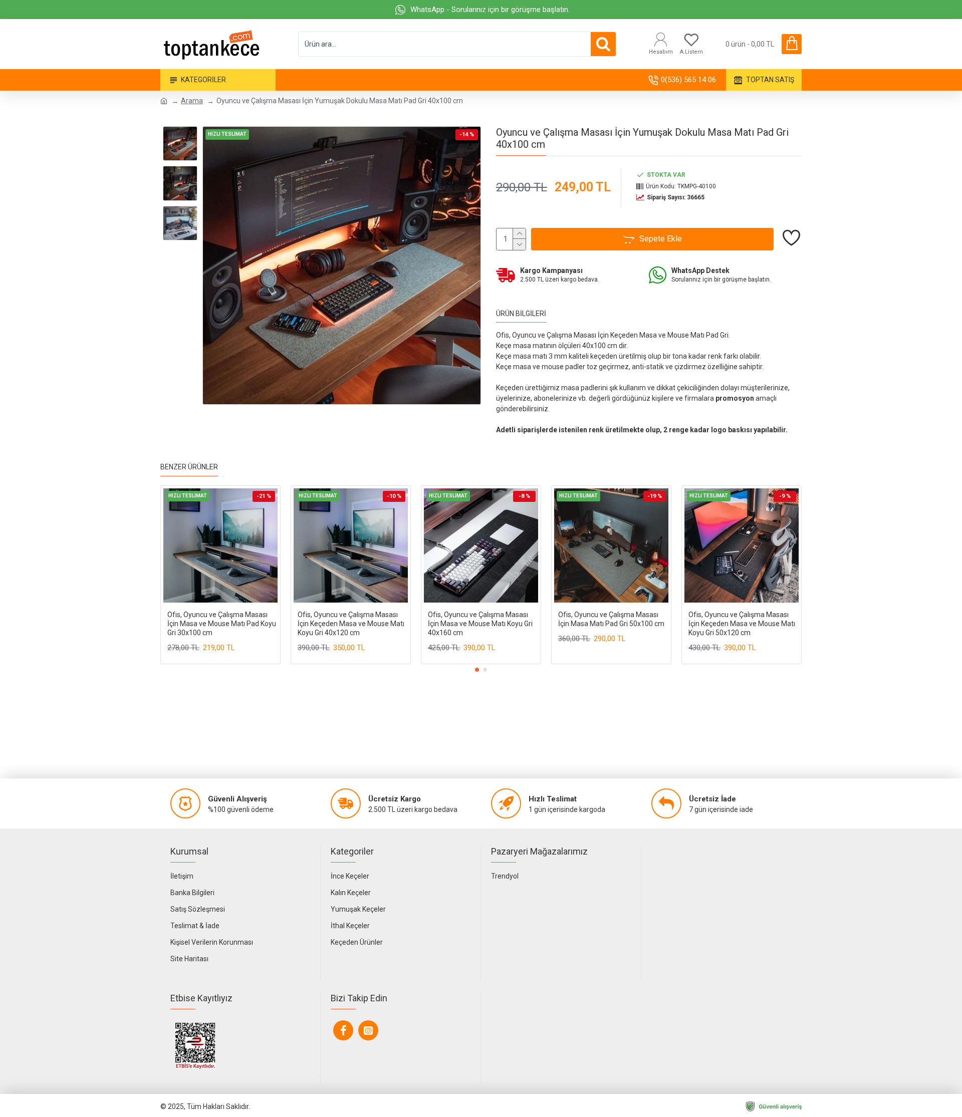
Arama (192, 101)
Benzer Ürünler (189, 467)
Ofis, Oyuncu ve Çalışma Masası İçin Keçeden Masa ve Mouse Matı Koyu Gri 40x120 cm (351, 624)
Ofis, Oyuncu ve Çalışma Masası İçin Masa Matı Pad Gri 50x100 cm (611, 619)
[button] (477, 670)
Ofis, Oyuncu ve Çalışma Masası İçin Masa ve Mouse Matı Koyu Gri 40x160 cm (480, 624)
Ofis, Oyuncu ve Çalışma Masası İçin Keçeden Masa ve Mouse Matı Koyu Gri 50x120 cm (741, 624)
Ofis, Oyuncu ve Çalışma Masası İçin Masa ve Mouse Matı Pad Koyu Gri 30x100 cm (221, 624)
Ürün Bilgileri (521, 314)
